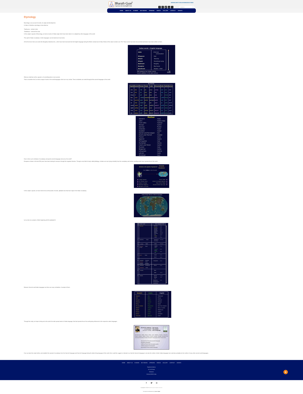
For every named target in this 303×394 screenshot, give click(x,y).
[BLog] (172, 7)
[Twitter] (166, 7)
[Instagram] (163, 7)
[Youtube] (169, 7)
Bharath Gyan (151, 387)
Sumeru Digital (157, 391)
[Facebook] (159, 7)
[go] (193, 7)
